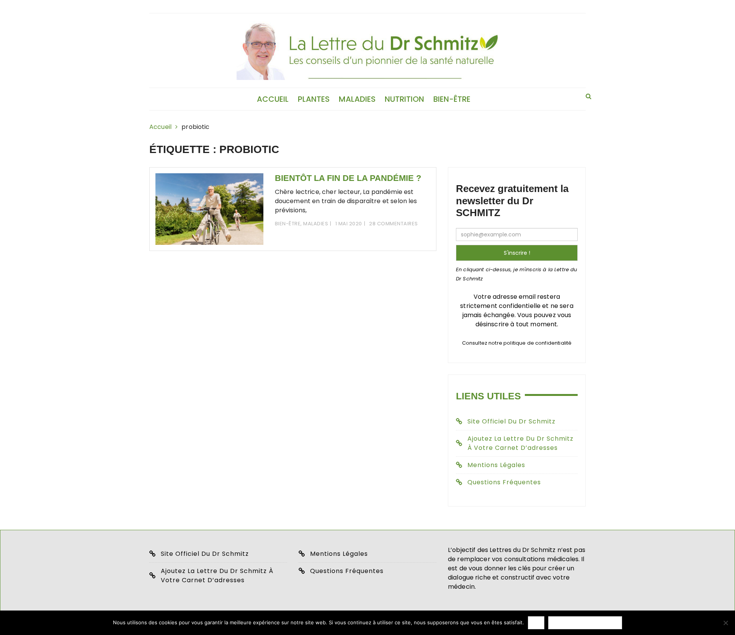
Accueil (273, 99)
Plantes (314, 99)
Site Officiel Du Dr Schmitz (205, 553)
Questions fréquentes (504, 482)
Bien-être (451, 99)
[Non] (725, 623)
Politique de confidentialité (585, 623)
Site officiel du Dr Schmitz (511, 421)
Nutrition (404, 99)
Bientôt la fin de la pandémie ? (348, 178)
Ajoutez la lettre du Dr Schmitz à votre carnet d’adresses (520, 443)
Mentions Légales (496, 465)
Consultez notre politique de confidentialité (517, 343)
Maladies (357, 99)
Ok (536, 623)
